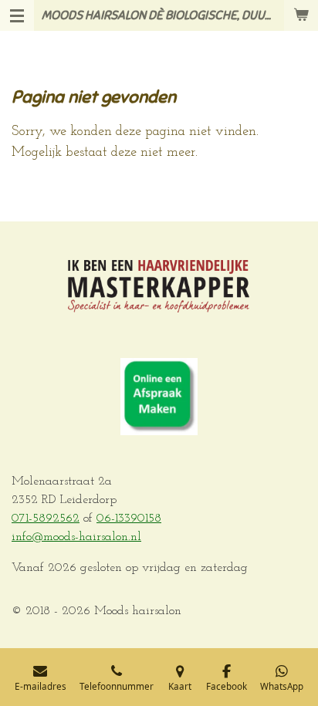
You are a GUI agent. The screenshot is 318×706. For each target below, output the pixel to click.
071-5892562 (46, 518)
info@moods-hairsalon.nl (76, 537)
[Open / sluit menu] (17, 15)
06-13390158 (128, 518)
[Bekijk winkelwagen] (301, 15)
